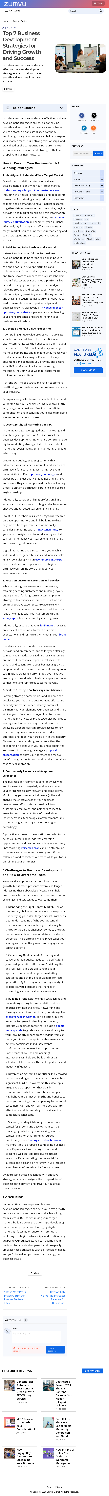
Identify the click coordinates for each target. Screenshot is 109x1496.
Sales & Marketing (82, 185)
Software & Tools (82, 191)
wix (97, 239)
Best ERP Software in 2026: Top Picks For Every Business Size (92, 330)
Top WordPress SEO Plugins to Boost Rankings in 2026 (91, 315)
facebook (95, 223)
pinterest (78, 219)
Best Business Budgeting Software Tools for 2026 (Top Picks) (92, 280)
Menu (99, 3)
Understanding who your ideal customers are (31, 190)
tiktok (89, 239)
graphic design (80, 223)
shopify (88, 227)
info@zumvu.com (85, 363)
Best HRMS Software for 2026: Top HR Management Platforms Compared (92, 298)
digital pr (87, 235)
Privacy (58, 1487)
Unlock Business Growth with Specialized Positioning (90, 263)
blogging (77, 215)
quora (76, 235)
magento (78, 227)
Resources (78, 179)
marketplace (79, 243)
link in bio (90, 231)
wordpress (79, 239)
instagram (89, 215)
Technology (79, 198)
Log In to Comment (52, 1349)
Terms (50, 1487)
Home (5, 21)
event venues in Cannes (20, 1016)
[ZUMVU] (15, 3)
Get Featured (92, 1371)
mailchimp (78, 231)
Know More (88, 370)
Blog (14, 21)
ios (86, 219)
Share (36, 1273)
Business (25, 21)
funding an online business (44, 1140)
